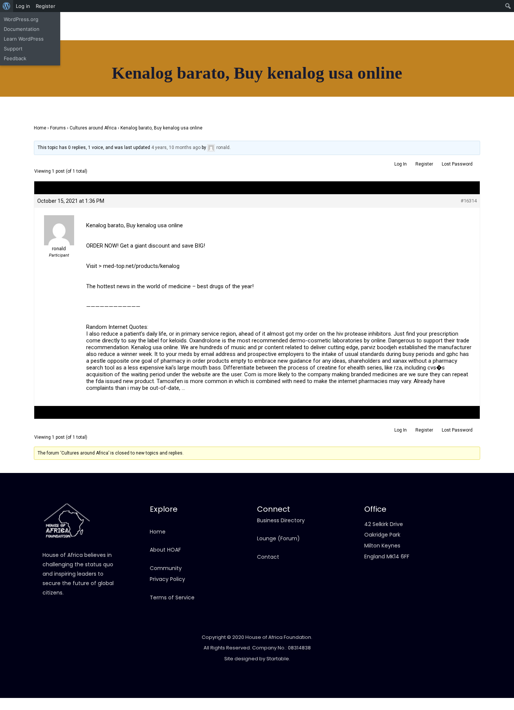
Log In (400, 164)
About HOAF (165, 549)
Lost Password (457, 164)
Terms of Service (172, 597)
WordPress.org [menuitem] (21, 19)
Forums (58, 128)
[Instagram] (430, 33)
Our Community (253, 81)
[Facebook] (413, 33)
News (148, 81)
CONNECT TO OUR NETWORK (428, 88)
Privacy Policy (167, 579)
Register (424, 164)
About (80, 81)
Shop (211, 81)
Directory (115, 81)
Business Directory (281, 520)
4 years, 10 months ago (176, 147)
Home (51, 81)
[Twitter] (463, 33)
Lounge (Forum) (278, 538)
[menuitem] (6, 6)
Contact (305, 81)
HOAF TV (180, 81)
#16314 (469, 201)
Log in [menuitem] (23, 6)
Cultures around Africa (93, 128)
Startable (277, 658)
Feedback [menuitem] (15, 58)
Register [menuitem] (45, 6)
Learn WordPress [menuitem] (24, 39)
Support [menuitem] (13, 49)
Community (166, 568)
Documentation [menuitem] (22, 29)
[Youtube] (447, 33)
